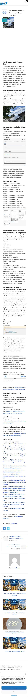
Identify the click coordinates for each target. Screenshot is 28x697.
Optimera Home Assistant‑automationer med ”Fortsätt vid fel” (14, 476)
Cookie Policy (14, 695)
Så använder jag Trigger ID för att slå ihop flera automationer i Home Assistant (14, 482)
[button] (26, 674)
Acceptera (14, 687)
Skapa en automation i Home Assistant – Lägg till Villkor (14, 450)
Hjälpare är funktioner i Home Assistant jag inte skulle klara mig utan (14, 462)
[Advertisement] (14, 44)
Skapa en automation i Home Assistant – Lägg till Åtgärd (14, 456)
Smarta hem (14, 523)
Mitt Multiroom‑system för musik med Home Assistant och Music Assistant (14, 504)
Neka (14, 692)
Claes (4, 20)
